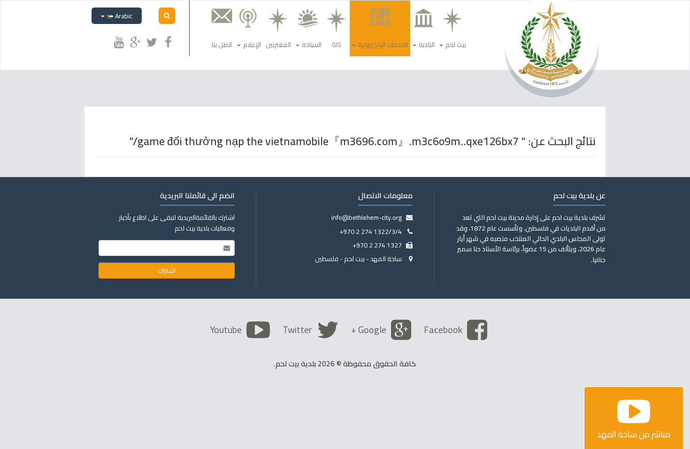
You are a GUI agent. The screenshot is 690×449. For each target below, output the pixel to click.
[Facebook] (168, 41)
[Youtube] (119, 41)
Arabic (123, 16)
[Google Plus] (135, 41)
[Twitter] (152, 41)
